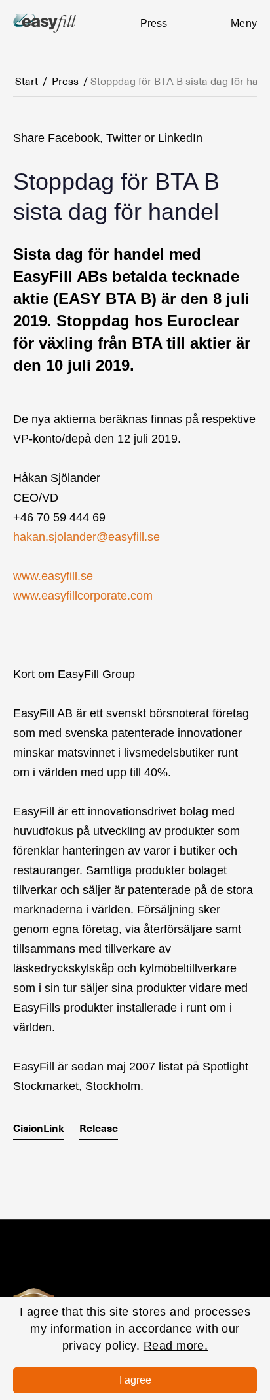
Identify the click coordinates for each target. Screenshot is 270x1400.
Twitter (123, 138)
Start (26, 81)
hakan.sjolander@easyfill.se (86, 536)
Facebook (74, 138)
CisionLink (38, 1128)
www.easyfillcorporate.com (83, 595)
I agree (135, 1380)
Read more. (176, 1345)
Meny (244, 23)
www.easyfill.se (53, 576)
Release (98, 1128)
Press (65, 81)
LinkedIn (180, 138)
